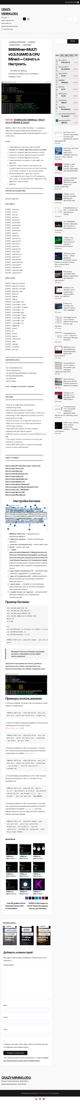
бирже (17, 566)
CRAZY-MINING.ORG (16, 1078)
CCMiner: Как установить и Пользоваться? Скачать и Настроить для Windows (65, 242)
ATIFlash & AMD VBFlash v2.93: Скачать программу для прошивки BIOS (71, 167)
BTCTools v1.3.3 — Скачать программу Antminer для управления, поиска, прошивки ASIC (67, 136)
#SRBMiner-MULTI (14, 77)
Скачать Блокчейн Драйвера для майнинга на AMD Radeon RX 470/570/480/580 (66, 182)
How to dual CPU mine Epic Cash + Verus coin (22, 466)
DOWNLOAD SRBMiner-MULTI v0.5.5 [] (25, 121)
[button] (70, 19)
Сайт (5, 1029)
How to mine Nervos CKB (14, 492)
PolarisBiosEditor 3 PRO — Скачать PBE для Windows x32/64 (71, 211)
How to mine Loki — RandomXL (17, 489)
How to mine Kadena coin (15, 482)
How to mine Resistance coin (16, 474)
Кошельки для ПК (10, 926)
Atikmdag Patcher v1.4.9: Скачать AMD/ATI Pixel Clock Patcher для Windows (66, 321)
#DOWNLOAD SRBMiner (18, 71)
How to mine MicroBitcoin (15, 495)
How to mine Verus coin (14, 468)
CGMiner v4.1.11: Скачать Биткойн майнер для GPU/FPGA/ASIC (70, 197)
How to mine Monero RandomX (17, 484)
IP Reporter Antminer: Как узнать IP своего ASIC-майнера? (69, 307)
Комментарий (8, 965)
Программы (27, 45)
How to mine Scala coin (14, 476)
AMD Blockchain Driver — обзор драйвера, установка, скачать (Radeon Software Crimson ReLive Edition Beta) (66, 259)
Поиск (73, 41)
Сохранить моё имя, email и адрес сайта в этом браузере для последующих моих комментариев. (25, 1045)
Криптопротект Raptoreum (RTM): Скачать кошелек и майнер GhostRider (71, 382)
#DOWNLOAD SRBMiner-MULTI (19, 74)
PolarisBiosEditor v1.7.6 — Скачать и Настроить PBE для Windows (70, 336)
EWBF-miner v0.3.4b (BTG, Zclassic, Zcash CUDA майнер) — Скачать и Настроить (66, 427)
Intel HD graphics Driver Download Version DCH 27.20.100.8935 (15, 906)
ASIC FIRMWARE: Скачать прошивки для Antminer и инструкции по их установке (66, 226)
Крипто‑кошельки (13, 930)
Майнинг (32, 42)
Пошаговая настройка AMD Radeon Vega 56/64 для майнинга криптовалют (66, 276)
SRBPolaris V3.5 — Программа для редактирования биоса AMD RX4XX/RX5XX (66, 351)
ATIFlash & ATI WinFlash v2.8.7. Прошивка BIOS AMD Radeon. (69, 396)
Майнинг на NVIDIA (27, 929)
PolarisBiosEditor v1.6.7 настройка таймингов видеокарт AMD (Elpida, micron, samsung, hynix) (66, 411)
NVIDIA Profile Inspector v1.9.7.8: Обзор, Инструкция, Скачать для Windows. (37, 906)
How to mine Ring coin (14, 471)
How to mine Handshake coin (16, 479)
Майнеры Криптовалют (18, 42)
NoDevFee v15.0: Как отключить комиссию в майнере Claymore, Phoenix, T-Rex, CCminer (66, 152)
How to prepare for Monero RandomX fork (21, 487)
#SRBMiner (35, 74)
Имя (5, 1005)
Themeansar (55, 1093)
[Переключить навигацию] (28, 18)
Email (5, 1017)
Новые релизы (15, 45)
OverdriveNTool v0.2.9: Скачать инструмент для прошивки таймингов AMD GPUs (65, 367)
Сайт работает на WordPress (29, 1093)
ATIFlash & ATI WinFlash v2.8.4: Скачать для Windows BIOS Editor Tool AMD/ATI (65, 292)
